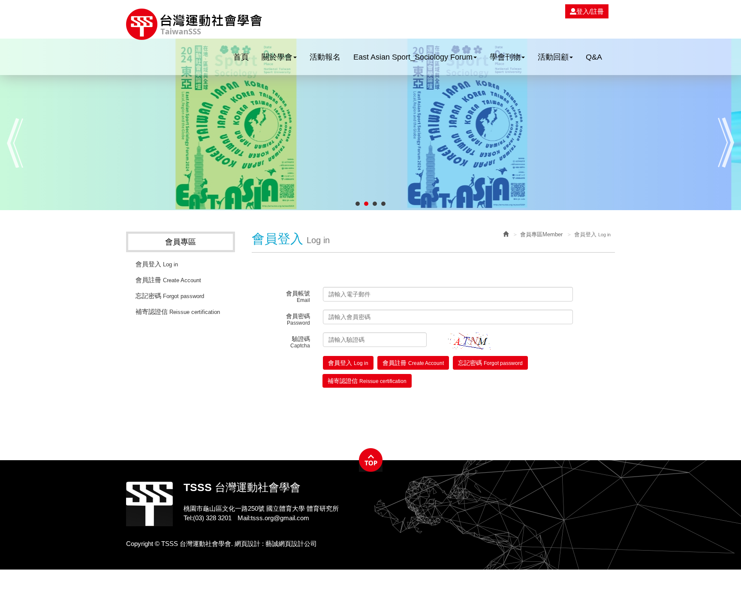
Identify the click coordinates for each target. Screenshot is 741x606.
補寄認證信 (178, 311)
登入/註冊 (590, 11)
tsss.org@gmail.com (280, 518)
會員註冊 (168, 279)
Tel (187, 518)
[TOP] (371, 460)
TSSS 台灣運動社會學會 (194, 24)
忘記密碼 (170, 295)
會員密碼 (298, 319)
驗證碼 (300, 342)
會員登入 (157, 264)
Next (726, 143)
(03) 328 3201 (212, 518)
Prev (15, 143)
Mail (243, 518)
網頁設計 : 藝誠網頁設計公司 (276, 543)
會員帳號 (298, 296)
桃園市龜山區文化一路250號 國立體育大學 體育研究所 (261, 508)
